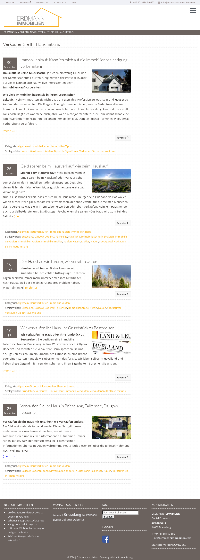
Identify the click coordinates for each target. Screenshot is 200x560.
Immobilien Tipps (61, 146)
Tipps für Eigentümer (66, 151)
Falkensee (61, 236)
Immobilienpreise (78, 308)
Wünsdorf (58, 514)
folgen (24, 2)
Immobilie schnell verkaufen (97, 236)
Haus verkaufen (39, 231)
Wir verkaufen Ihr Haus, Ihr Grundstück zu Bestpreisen (67, 327)
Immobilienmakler (51, 241)
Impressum (42, 2)
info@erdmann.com (172, 538)
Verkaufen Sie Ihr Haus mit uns (97, 151)
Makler (85, 241)
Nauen (94, 241)
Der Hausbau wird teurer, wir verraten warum (59, 261)
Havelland (74, 236)
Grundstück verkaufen (43, 386)
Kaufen (49, 151)
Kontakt (11, 2)
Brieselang (27, 236)
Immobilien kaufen (32, 151)
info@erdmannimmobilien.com (178, 2)
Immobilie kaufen (40, 146)
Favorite (121, 137)
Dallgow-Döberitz (44, 236)
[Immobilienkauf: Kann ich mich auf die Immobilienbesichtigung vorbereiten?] (111, 81)
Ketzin (76, 241)
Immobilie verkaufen (77, 391)
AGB (74, 2)
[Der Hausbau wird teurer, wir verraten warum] (111, 276)
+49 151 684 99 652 (143, 2)
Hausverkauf (56, 391)
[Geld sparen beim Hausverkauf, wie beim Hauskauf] (111, 180)
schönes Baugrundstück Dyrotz (26, 520)
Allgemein (23, 146)
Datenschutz (60, 2)
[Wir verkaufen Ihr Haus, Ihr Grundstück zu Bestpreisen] (111, 342)
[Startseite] (33, 17)
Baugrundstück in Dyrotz (22, 524)
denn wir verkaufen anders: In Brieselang (66, 471)
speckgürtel (106, 241)
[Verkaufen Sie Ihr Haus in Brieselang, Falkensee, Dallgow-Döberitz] (111, 427)
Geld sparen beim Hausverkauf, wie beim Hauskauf (64, 165)
